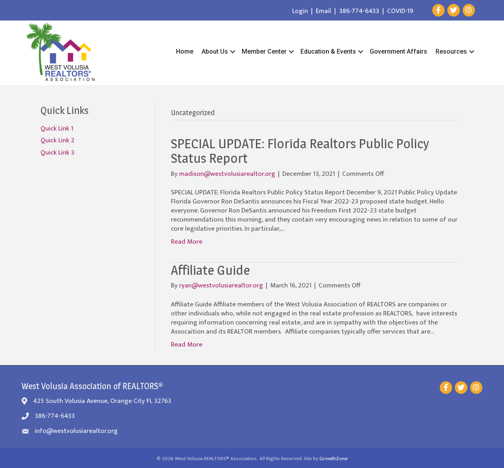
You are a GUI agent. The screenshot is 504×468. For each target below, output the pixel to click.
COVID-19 (400, 11)
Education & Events (328, 51)
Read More (186, 241)
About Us (215, 51)
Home (184, 51)
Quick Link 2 (57, 140)
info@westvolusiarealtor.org (76, 430)
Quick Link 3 (57, 152)
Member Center (264, 51)
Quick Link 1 (57, 128)
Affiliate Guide (210, 270)
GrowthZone (333, 458)
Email (323, 11)
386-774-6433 (359, 11)
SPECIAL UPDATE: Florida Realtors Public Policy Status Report (300, 150)
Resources (451, 51)
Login (300, 11)
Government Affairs (398, 51)
